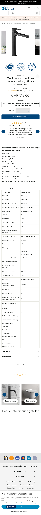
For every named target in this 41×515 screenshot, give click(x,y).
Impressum (30, 488)
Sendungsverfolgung (27, 485)
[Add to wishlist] (38, 76)
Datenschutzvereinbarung (28, 503)
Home (3, 23)
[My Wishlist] (30, 8)
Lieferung (5, 352)
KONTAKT (20, 476)
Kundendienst (11, 488)
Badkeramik (30, 401)
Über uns (22, 482)
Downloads (6, 357)
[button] (20, 512)
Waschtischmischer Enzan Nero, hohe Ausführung (9, 435)
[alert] (20, 503)
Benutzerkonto (11, 482)
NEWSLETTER (20, 471)
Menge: (11, 110)
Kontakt (21, 488)
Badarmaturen (10, 401)
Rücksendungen (12, 485)
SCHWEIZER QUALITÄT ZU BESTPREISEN (20, 466)
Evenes (20, 75)
